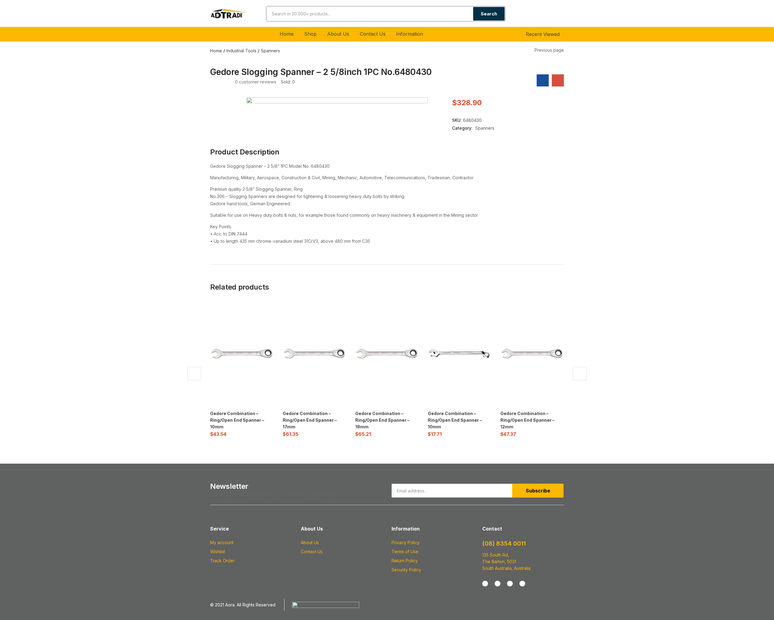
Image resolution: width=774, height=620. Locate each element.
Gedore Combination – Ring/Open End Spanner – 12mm (527, 420)
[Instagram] (497, 583)
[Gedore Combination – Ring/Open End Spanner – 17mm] (314, 353)
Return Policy (405, 560)
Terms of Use (405, 551)
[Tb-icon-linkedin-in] (522, 583)
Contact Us (372, 34)
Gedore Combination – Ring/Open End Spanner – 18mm (382, 420)
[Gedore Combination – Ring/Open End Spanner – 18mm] (387, 353)
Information (410, 34)
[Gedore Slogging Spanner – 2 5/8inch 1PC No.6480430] (543, 80)
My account (221, 542)
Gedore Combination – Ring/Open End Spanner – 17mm (310, 420)
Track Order (222, 560)
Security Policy (406, 569)
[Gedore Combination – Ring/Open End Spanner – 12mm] (532, 353)
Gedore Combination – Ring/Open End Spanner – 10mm (237, 420)
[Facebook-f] (485, 583)
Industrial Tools (241, 50)
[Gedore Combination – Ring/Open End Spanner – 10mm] (242, 353)
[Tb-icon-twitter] (510, 583)
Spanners (270, 50)
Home (287, 34)
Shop (310, 34)
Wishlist (217, 551)
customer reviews (255, 82)
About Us (338, 34)
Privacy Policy (406, 542)
